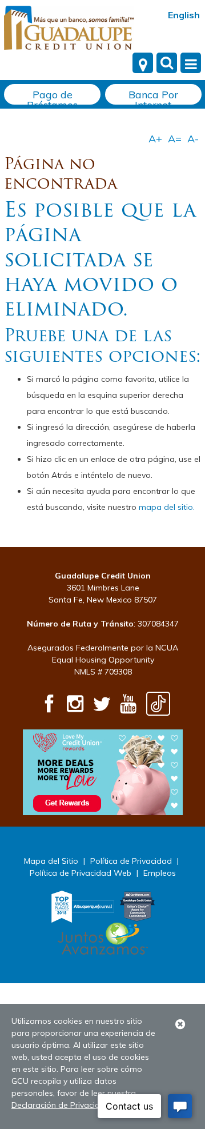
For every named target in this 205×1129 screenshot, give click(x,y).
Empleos (159, 873)
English (184, 15)
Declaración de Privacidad (60, 1105)
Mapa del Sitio (51, 861)
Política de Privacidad (131, 861)
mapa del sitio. (167, 507)
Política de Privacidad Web (80, 873)
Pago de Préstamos (52, 96)
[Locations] (142, 63)
